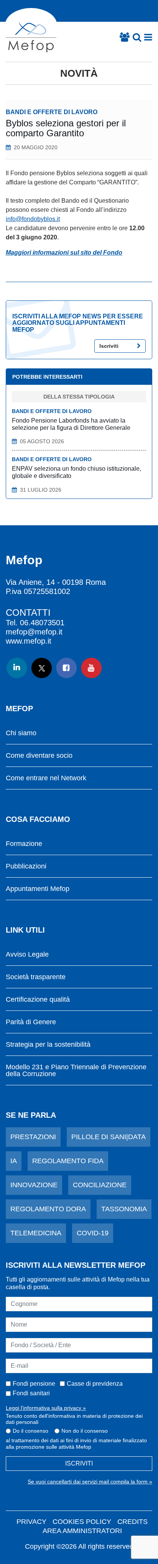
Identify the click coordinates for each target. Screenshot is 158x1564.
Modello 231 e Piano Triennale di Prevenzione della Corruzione (76, 1071)
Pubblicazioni (26, 866)
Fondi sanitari (31, 1393)
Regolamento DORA (48, 1209)
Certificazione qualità (38, 999)
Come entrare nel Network (46, 778)
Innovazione (34, 1185)
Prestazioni (33, 1137)
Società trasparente (36, 977)
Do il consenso (30, 1431)
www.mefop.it (28, 641)
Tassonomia (124, 1209)
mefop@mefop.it (34, 632)
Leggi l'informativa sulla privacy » (46, 1408)
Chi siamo (21, 733)
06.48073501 (42, 622)
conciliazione (100, 1185)
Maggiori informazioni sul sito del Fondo (64, 252)
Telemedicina (35, 1233)
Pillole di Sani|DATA (108, 1137)
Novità (79, 73)
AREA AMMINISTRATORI (82, 1531)
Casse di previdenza (95, 1383)
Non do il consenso (84, 1431)
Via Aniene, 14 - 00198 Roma (56, 582)
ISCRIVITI (79, 1463)
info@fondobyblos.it (33, 219)
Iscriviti (108, 346)
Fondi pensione (34, 1383)
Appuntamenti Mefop (37, 889)
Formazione (24, 843)
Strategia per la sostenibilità (48, 1044)
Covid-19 (93, 1233)
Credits (132, 1521)
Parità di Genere (31, 1022)
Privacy (31, 1521)
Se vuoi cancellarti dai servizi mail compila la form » (90, 1481)
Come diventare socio (39, 755)
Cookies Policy (82, 1521)
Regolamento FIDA (68, 1161)
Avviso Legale (27, 954)
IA (13, 1161)
